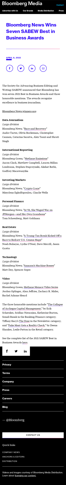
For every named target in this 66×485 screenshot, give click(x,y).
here (24, 342)
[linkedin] (25, 351)
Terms (6, 373)
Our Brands (28, 11)
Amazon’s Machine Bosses (39, 265)
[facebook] (7, 351)
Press (61, 11)
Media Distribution (46, 11)
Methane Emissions (36, 158)
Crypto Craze (31, 188)
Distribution (9, 461)
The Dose (24, 321)
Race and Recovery (35, 128)
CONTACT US (33, 435)
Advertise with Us (10, 11)
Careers (7, 398)
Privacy (6, 364)
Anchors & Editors (13, 457)
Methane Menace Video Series (41, 287)
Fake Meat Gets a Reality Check (26, 325)
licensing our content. (25, 476)
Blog (5, 407)
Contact (60, 5)
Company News (11, 452)
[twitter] (16, 351)
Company (8, 381)
